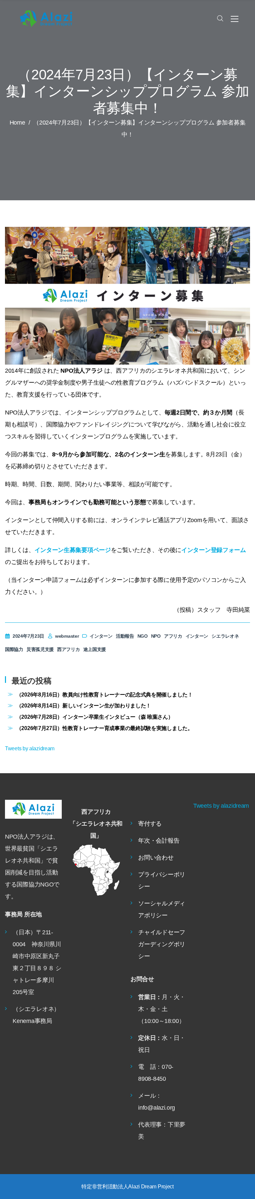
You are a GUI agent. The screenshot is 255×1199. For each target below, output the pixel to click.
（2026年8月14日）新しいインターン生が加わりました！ (83, 705)
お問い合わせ (155, 857)
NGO (142, 636)
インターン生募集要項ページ (73, 550)
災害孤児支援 (40, 649)
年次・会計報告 (158, 840)
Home (17, 122)
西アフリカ (68, 649)
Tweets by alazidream (29, 748)
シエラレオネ (225, 636)
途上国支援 (94, 649)
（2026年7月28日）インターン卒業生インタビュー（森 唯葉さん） (94, 717)
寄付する (150, 823)
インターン (101, 636)
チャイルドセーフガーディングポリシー (161, 944)
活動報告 (125, 636)
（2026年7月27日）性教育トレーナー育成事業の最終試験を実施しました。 (104, 728)
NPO (156, 636)
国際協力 (14, 649)
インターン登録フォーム (213, 550)
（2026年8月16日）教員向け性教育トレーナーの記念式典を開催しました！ (104, 694)
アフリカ (173, 636)
